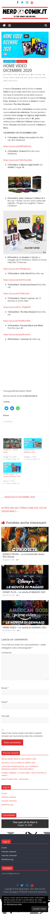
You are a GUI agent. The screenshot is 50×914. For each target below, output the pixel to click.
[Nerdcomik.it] (4, 25)
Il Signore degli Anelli (16, 78)
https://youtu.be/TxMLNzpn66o (17, 160)
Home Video (21, 61)
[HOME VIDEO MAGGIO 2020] (33, 443)
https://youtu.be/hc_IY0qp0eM (17, 307)
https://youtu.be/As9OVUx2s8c (17, 280)
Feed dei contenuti (8, 797)
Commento (6, 652)
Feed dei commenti (9, 801)
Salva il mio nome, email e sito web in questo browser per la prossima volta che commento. (22, 734)
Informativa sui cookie (14, 904)
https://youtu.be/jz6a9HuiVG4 (16, 334)
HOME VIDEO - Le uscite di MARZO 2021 (12, 475)
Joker (26, 78)
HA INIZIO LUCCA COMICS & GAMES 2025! (18, 762)
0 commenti (37, 74)
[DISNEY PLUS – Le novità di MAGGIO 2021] (24, 566)
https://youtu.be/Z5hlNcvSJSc (16, 293)
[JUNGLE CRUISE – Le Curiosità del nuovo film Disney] (24, 528)
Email (4, 702)
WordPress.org (7, 804)
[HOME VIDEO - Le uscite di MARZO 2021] (12, 467)
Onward (36, 78)
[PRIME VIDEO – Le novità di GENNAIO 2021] (24, 601)
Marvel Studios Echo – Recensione (15, 779)
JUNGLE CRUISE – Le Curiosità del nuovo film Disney (23, 555)
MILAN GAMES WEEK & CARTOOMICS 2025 (18, 759)
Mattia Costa (25, 74)
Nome (5, 688)
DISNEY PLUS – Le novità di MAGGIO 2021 (24, 592)
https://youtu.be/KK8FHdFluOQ (17, 146)
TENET (5, 81)
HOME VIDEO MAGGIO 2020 (29, 451)
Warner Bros (12, 81)
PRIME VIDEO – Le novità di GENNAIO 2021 (25, 627)
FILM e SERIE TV (9, 61)
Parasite (43, 78)
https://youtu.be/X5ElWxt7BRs (17, 321)
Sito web (5, 716)
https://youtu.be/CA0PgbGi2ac (17, 268)
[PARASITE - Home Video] (12, 443)
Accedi (4, 793)
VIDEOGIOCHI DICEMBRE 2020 (18, 496)
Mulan (31, 78)
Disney (5, 78)
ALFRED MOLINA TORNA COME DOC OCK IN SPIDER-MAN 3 (23, 509)
